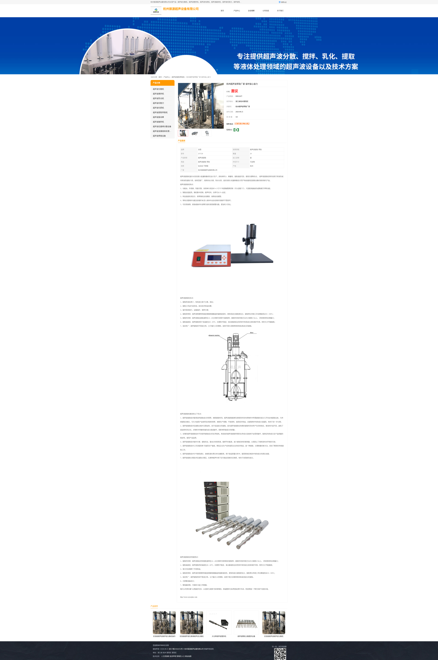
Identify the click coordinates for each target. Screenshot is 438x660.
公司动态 (266, 11)
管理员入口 (181, 656)
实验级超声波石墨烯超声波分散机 (274, 636)
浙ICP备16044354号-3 (176, 649)
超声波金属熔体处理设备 (163, 131)
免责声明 (173, 656)
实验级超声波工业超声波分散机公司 (246, 636)
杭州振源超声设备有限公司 (194, 649)
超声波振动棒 (158, 117)
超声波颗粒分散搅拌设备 (191, 636)
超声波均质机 (158, 108)
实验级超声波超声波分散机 (219, 636)
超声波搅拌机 (158, 94)
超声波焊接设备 (159, 136)
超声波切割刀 (158, 103)
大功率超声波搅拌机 (164, 636)
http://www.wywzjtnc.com (188, 597)
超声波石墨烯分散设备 (162, 126)
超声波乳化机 (158, 98)
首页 (222, 11)
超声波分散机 (158, 89)
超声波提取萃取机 (178, 77)
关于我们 (280, 11)
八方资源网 (165, 656)
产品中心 (237, 11)
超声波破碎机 (158, 122)
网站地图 (188, 656)
